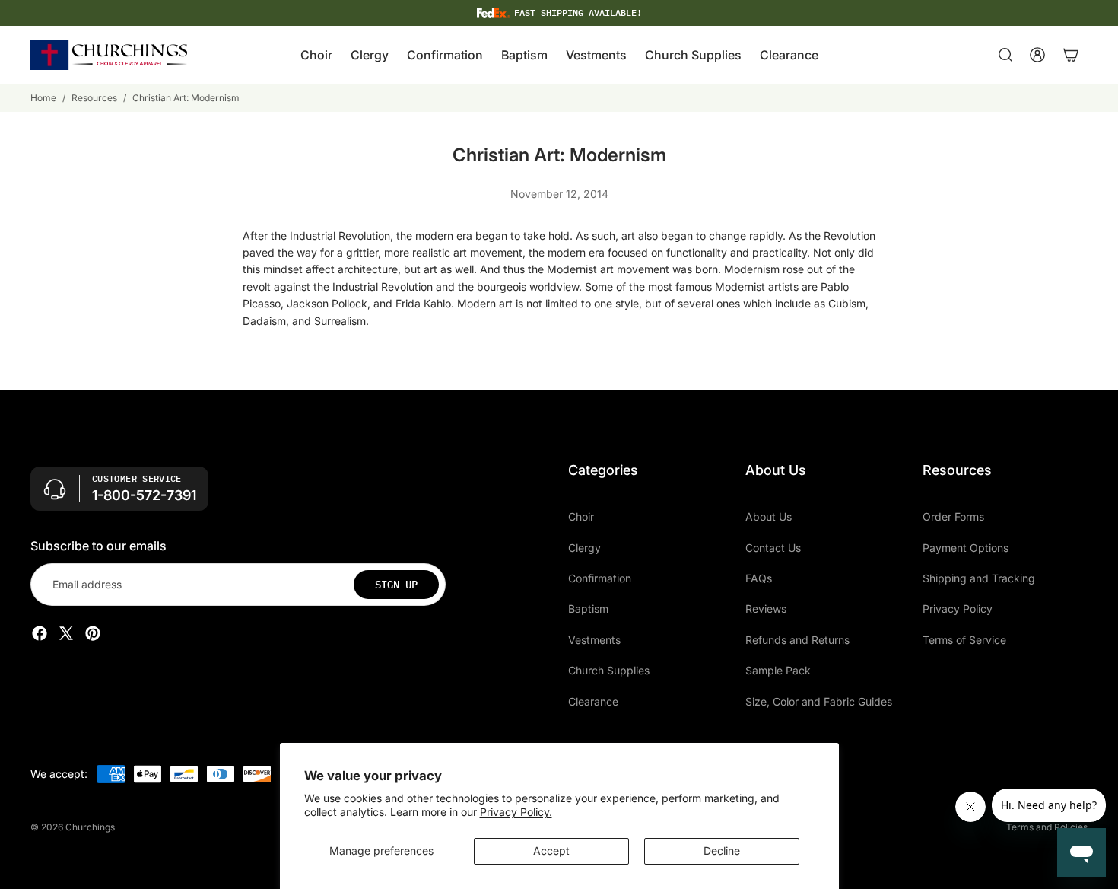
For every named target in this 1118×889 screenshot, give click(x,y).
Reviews (765, 608)
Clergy (584, 546)
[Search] (1005, 55)
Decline (722, 850)
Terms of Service (964, 639)
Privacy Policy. (516, 811)
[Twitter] (66, 633)
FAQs (758, 578)
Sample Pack (778, 670)
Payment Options (965, 546)
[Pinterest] (93, 633)
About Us (768, 516)
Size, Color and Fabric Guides (818, 700)
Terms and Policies (1047, 827)
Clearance (593, 700)
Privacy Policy (958, 608)
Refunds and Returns (797, 639)
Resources (94, 98)
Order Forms (953, 516)
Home (43, 98)
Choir (581, 516)
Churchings (90, 827)
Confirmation (599, 578)
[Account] (1037, 55)
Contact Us (773, 546)
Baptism (588, 608)
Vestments (594, 639)
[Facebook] (39, 633)
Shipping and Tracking (979, 578)
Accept (551, 850)
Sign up (396, 584)
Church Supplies (609, 670)
